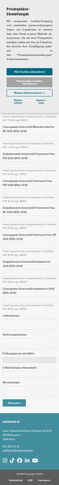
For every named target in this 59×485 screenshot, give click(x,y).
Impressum (41, 101)
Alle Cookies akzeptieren (29, 71)
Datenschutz (18, 101)
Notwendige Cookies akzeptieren (30, 82)
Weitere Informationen (28, 92)
